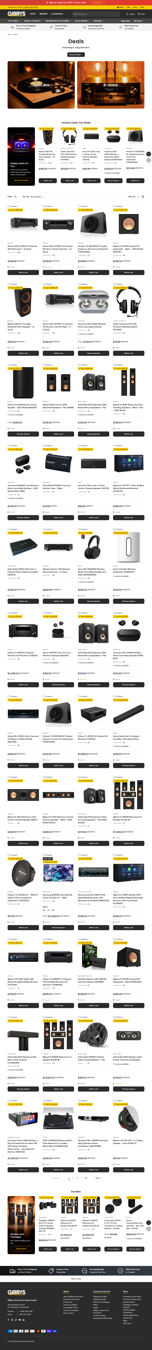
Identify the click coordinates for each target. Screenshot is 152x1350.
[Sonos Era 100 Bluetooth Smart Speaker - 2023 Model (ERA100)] (23, 382)
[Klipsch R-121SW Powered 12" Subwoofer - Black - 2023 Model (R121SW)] (128, 224)
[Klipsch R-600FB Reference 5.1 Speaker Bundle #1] (128, 795)
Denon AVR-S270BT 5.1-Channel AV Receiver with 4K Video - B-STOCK (58, 327)
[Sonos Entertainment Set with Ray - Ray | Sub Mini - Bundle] (135, 1205)
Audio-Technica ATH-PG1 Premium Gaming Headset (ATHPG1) (69, 155)
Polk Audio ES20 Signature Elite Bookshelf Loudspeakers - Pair (92, 406)
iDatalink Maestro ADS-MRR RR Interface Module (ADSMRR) (92, 980)
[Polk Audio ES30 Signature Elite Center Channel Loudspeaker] (128, 1035)
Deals (15, 34)
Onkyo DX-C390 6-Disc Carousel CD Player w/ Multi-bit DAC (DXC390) (23, 739)
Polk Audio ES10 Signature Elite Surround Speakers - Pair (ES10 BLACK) (92, 820)
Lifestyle (97, 20)
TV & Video (13, 20)
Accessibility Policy (70, 1307)
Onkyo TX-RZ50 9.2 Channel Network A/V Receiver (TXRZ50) (22, 654)
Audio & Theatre (32, 20)
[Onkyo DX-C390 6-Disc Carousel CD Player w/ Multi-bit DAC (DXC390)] (23, 714)
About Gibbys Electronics (73, 1296)
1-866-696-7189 (26, 1311)
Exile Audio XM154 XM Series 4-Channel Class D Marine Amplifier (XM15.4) (23, 572)
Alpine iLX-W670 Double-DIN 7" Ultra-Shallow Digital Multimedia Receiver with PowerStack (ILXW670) (128, 899)
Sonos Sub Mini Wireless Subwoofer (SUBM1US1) (124, 570)
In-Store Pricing (99, 1315)
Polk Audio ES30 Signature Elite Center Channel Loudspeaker (127, 1058)
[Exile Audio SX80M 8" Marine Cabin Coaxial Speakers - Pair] (93, 1035)
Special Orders (129, 1302)
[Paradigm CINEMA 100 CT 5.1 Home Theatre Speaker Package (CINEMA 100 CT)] (48, 1205)
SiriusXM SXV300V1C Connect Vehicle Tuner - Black (57, 487)
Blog (135, 7)
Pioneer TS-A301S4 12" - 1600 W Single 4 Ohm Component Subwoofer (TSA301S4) (23, 898)
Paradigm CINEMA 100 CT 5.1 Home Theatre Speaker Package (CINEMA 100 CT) (47, 1225)
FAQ (128, 7)
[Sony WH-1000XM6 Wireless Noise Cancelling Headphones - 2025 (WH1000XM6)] (93, 547)
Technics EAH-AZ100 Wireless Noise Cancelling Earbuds (92, 325)
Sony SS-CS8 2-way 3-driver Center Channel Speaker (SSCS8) (91, 155)
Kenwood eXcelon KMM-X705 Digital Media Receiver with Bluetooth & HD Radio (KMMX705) (93, 898)
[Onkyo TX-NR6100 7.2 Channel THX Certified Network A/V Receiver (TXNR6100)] (58, 957)
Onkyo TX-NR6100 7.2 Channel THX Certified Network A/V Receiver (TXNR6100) (57, 982)
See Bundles (21, 1249)
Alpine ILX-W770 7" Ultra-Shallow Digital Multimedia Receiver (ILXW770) (128, 488)
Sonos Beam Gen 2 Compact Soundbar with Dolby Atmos (126, 737)
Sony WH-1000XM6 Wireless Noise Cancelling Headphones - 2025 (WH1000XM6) (92, 572)
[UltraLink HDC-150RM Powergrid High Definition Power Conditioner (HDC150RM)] (93, 1118)
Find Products (41, 106)
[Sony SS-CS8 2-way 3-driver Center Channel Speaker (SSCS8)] (92, 136)
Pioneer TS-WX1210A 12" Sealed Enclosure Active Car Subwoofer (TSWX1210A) (93, 249)
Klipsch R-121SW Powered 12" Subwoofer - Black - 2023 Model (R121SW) (128, 249)
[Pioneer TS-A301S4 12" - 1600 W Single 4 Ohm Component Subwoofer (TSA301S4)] (23, 873)
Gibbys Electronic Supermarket (23, 1341)
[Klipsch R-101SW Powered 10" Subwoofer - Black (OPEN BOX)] (128, 957)
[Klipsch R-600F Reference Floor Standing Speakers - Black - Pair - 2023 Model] (128, 382)
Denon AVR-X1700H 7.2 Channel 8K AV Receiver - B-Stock (22, 247)
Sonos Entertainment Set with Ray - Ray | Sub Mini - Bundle (135, 1224)
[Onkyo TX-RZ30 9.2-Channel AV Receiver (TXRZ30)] (93, 714)
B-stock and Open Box (132, 1299)
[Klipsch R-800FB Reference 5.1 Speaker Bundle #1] (58, 1035)
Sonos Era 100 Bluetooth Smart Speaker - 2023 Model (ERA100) (22, 406)
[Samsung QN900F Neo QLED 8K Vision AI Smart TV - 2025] (58, 873)
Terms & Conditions (70, 1310)
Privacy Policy (68, 1313)
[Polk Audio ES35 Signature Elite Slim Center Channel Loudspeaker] (23, 1035)
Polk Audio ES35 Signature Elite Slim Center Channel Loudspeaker (22, 1060)
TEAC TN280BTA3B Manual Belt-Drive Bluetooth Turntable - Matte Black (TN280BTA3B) (58, 1143)
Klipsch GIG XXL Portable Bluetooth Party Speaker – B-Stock (47, 155)
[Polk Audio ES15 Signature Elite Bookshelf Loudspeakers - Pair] (93, 630)
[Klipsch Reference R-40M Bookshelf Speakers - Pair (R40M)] (58, 382)
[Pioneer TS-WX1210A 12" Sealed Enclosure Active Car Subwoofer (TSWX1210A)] (93, 224)
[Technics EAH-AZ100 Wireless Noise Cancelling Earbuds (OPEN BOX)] (113, 136)
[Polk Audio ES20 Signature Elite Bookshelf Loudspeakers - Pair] (93, 382)
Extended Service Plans (132, 1296)
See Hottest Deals (21, 180)
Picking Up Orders (100, 1296)
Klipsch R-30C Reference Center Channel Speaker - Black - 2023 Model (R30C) (58, 820)
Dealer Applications (130, 1315)
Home (10, 34)
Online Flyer (127, 1318)
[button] (141, 14)
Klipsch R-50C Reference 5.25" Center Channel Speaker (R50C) (23, 818)
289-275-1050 (25, 1314)
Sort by (26, 196)
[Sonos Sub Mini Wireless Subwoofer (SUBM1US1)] (128, 547)
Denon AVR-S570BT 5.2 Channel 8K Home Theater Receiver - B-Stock (58, 249)
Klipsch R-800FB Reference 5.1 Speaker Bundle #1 (57, 1058)
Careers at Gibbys (70, 1305)
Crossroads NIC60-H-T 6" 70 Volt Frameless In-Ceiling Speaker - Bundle (113, 1224)
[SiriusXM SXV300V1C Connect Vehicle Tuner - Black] (58, 463)
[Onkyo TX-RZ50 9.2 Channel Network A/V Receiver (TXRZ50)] (23, 630)
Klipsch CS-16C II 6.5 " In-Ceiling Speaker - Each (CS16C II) (128, 1142)
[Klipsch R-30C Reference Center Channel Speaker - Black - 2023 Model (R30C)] (58, 795)
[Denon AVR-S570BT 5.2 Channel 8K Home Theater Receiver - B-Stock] (58, 224)
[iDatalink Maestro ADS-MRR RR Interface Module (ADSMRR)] (93, 957)
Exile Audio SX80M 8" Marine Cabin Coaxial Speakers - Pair (91, 1058)
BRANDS (43, 14)
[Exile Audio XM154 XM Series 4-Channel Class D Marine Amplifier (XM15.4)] (23, 547)
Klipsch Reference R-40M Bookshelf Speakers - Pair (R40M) (58, 406)
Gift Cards (127, 1323)
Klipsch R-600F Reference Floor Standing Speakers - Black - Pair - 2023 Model (128, 407)
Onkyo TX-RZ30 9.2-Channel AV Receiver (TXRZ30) (93, 737)
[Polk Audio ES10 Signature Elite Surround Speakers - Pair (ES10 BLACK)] (93, 795)
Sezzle (95, 1307)
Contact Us (67, 1302)
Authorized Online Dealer (102, 1318)
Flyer (142, 7)
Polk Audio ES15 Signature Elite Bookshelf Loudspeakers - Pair (92, 654)
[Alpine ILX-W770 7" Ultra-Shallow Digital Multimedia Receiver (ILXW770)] (128, 463)
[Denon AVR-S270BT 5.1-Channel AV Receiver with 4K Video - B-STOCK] (58, 302)
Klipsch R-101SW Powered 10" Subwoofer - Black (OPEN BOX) (127, 980)
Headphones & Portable (57, 20)
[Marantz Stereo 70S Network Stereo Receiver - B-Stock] (58, 547)
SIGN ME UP (97, 3)
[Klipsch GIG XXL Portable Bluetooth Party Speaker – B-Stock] (48, 136)
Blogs (125, 1321)
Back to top (76, 1279)
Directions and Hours (71, 1299)
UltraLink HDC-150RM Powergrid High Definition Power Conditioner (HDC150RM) (93, 1143)
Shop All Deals (76, 54)
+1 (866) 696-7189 (30, 7)
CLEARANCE (57, 14)
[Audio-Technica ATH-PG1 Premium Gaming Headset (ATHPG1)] (70, 136)
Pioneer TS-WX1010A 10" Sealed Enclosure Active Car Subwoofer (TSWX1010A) (135, 156)
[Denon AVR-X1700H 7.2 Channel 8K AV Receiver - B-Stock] (23, 224)
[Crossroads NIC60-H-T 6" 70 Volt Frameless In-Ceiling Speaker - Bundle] (113, 1205)
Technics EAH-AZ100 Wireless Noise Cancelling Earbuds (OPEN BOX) (113, 155)
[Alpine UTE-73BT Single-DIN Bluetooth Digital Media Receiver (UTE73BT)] (23, 957)
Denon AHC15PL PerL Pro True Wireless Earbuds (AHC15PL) (57, 654)
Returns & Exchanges (101, 1302)
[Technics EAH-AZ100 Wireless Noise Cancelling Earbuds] (93, 302)
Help (121, 7)
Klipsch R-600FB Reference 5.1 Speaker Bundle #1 (127, 818)
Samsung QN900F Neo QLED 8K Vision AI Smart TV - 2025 (57, 896)
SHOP (33, 14)
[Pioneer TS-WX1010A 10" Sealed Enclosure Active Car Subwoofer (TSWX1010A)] (135, 136)
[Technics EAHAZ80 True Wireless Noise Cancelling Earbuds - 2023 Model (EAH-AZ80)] (23, 463)
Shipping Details (99, 1299)
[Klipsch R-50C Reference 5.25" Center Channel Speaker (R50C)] (23, 795)
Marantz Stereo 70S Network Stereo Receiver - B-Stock (56, 570)
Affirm (95, 1305)
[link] (54, 1178)
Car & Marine (81, 20)
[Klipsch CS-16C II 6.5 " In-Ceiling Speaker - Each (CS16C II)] (128, 1118)
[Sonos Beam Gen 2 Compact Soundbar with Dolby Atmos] (128, 714)
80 (86, 1178)
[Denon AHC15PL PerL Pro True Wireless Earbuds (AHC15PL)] (58, 630)
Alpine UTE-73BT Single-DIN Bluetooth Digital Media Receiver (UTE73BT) (23, 982)
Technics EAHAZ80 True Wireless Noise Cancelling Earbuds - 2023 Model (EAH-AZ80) (23, 488)
